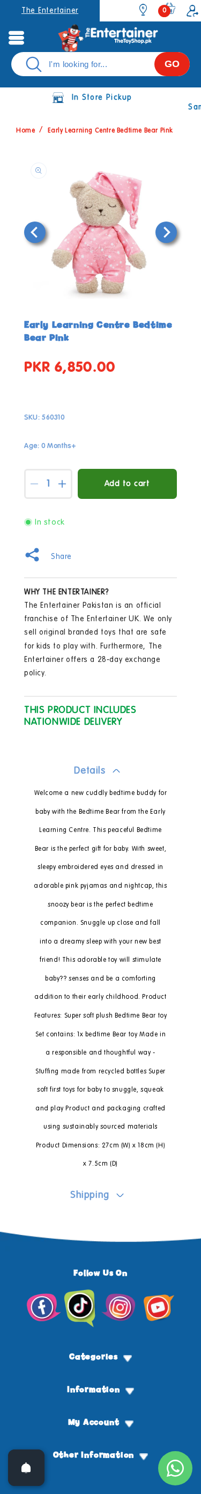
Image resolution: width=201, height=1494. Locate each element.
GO (172, 63)
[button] (16, 37)
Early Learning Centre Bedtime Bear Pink (110, 131)
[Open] (26, 1467)
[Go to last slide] (35, 232)
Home (25, 131)
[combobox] (100, 64)
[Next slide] (166, 232)
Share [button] (61, 557)
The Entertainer (49, 10)
